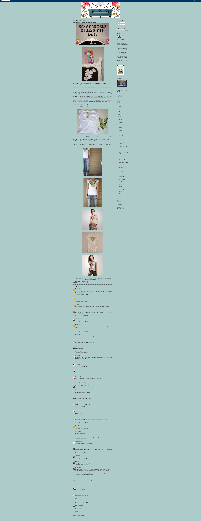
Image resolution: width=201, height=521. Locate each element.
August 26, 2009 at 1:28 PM (81, 476)
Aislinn (76, 346)
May (120, 184)
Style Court (118, 200)
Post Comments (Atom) (81, 515)
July (119, 181)
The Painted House (120, 198)
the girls (86, 282)
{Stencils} (120, 133)
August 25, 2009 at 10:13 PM (81, 366)
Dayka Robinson (78, 505)
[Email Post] (87, 281)
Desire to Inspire (119, 207)
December (120, 120)
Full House (77, 376)
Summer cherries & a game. (123, 162)
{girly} (120, 149)
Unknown (77, 288)
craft (77, 282)
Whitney (76, 355)
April (120, 186)
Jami (76, 340)
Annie (76, 417)
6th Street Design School (121, 208)
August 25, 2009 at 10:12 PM (81, 360)
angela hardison (78, 441)
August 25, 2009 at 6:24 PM (81, 321)
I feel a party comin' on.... (123, 167)
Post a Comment (75, 511)
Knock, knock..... (121, 176)
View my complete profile (122, 60)
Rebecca (76, 461)
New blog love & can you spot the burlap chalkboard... (123, 170)
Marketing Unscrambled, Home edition (81, 385)
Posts (119, 22)
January (120, 191)
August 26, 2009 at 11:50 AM (81, 458)
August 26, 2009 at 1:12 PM (81, 464)
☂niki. (76, 487)
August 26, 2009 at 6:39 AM (81, 415)
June (120, 183)
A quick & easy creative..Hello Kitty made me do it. (85, 22)
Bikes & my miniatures (122, 164)
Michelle (76, 369)
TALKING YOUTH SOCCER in (80, 409)
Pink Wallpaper (119, 201)
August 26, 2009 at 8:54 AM (81, 428)
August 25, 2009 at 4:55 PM (81, 307)
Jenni (76, 304)
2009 (119, 119)
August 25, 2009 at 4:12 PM (81, 294)
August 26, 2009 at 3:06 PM (81, 484)
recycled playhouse (122, 128)
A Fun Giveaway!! (122, 177)
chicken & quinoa (122, 179)
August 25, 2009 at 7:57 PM (81, 352)
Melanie (76, 396)
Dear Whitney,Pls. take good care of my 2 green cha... (123, 146)
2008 (119, 193)
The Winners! (121, 165)
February (120, 189)
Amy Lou (76, 310)
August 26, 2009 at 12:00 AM (81, 400)
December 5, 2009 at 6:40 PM (82, 508)
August (120, 127)
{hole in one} (121, 135)
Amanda (76, 455)
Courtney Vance (78, 467)
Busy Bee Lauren (78, 478)
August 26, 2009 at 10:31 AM (81, 452)
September (121, 125)
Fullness (120, 150)
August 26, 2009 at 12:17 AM (81, 406)
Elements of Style (119, 205)
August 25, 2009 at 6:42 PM (81, 331)
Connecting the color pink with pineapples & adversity (123, 142)
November (120, 122)
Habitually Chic (119, 204)
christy (76, 447)
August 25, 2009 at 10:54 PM (81, 393)
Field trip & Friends (122, 174)
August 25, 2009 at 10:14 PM (81, 373)
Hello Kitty (81, 282)
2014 (119, 111)
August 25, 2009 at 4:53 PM (81, 301)
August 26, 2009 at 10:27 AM (81, 444)
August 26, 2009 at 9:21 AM (81, 438)
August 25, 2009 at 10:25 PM (81, 382)
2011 (119, 116)
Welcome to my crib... (122, 155)
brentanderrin (77, 493)
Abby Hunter (77, 318)
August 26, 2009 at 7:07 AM (81, 422)
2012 (119, 114)
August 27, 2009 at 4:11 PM (81, 502)
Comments (120, 24)
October (120, 124)
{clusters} (120, 130)
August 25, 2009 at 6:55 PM (81, 337)
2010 (119, 117)
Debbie (76, 425)
